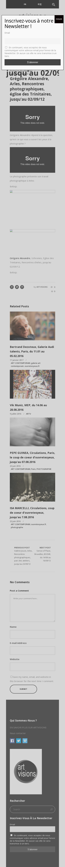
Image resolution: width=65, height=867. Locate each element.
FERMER (59, 19)
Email (7, 32)
